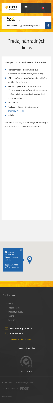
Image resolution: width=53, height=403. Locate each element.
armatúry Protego (16, 110)
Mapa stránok (7, 396)
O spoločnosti (14, 307)
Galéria (11, 315)
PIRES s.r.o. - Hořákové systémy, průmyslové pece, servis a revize (11, 8)
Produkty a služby (15, 311)
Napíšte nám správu (26, 348)
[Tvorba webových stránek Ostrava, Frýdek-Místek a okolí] (24, 389)
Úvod (10, 303)
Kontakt (11, 319)
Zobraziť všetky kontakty (20, 340)
